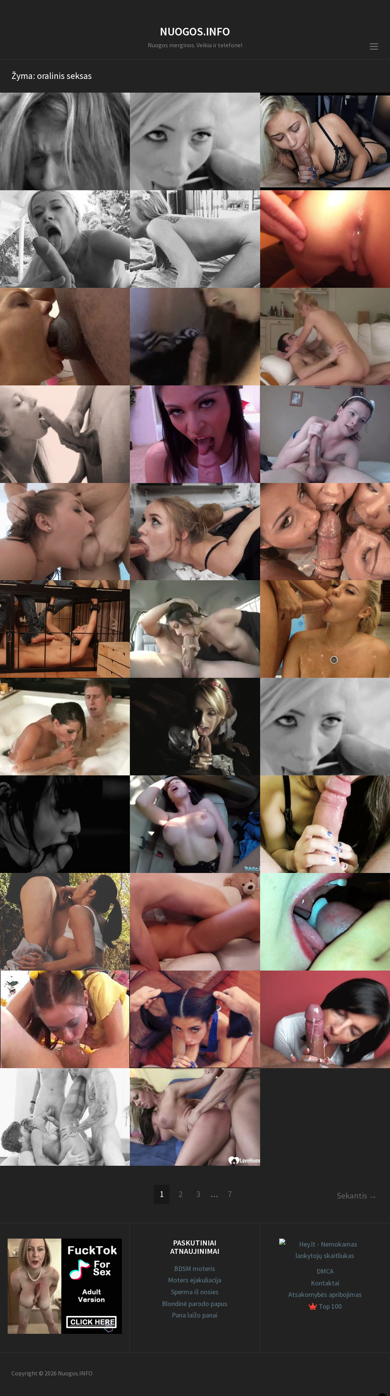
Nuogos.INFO (195, 31)
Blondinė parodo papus (194, 1303)
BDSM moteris (194, 1268)
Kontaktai (325, 1283)
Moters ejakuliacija (194, 1280)
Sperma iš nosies (195, 1291)
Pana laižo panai (194, 1315)
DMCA (325, 1271)
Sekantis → (357, 1195)
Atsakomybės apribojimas (325, 1294)
